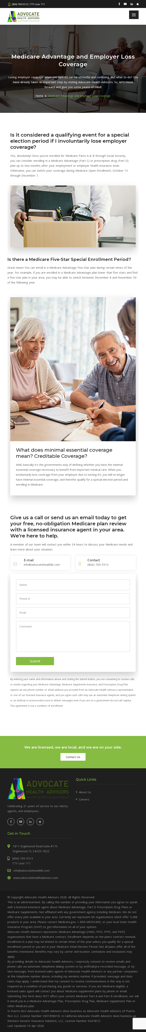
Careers (84, 799)
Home (39, 96)
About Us (85, 792)
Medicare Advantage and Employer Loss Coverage (79, 96)
